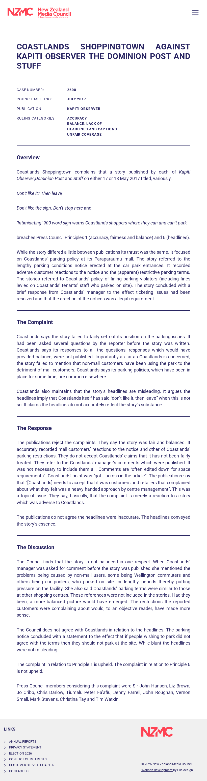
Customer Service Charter (31, 765)
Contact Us (19, 771)
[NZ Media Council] (39, 13)
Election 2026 (20, 753)
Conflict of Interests (28, 759)
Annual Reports (22, 741)
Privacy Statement (25, 747)
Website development (157, 770)
